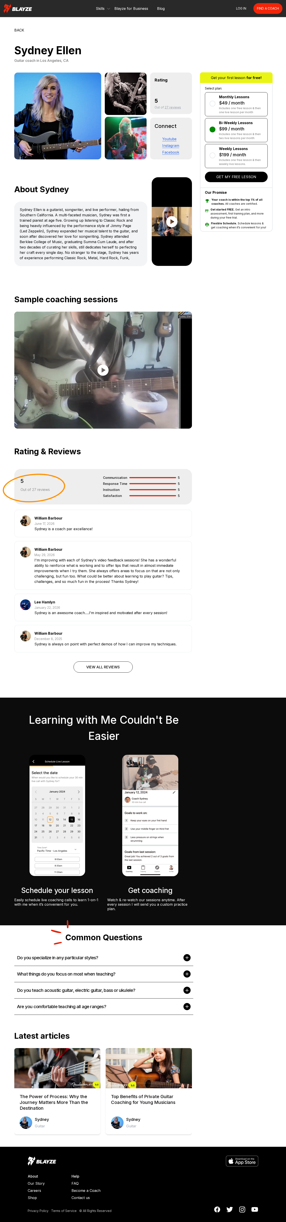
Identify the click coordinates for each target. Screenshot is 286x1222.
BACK (19, 30)
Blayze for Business (131, 8)
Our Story (36, 1183)
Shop (32, 1197)
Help (75, 1176)
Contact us (81, 1197)
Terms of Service (64, 1211)
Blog (161, 8)
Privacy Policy (38, 1211)
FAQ (75, 1183)
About (33, 1176)
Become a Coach (86, 1190)
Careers (34, 1190)
